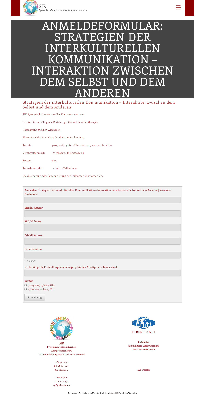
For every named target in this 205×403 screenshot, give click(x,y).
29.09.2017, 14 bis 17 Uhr (41, 289)
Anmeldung (35, 297)
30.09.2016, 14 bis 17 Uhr (41, 285)
